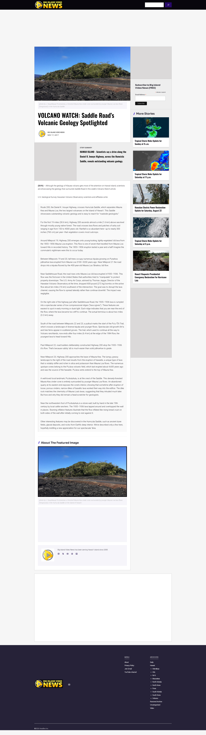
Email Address (140, 95)
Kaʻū (154, 675)
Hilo (153, 672)
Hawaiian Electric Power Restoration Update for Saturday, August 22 (150, 209)
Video (152, 708)
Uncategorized (155, 705)
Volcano (155, 698)
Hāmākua (155, 669)
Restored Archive (156, 702)
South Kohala (157, 692)
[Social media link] (59, 554)
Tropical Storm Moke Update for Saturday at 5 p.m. (148, 242)
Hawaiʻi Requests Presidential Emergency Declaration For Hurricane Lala (150, 277)
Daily (151, 662)
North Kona (156, 685)
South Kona (156, 695)
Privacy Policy (129, 665)
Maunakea (156, 679)
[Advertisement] (103, 28)
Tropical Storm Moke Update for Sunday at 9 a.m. (148, 142)
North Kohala (157, 682)
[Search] (168, 4)
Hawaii (152, 665)
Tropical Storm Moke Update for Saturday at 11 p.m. (148, 175)
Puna (154, 688)
